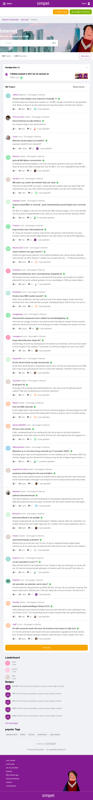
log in (84, 3)
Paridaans (16, 292)
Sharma (15, 156)
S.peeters (16, 381)
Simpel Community (10, 20)
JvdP (14, 624)
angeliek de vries (19, 469)
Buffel (14, 716)
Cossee (15, 226)
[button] (2, 12)
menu (9, 4)
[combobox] (29, 43)
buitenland (42, 735)
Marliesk (16, 491)
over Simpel (10, 760)
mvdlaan (16, 201)
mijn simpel (55, 735)
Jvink (14, 137)
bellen (23, 735)
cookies (9, 782)
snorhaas (16, 270)
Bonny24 (16, 514)
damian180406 (18, 425)
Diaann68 (16, 358)
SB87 (14, 708)
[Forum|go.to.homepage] (14, 11)
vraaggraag (17, 314)
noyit (14, 662)
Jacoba (15, 179)
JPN (13, 676)
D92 (13, 701)
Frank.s (15, 536)
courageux (17, 336)
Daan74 (15, 558)
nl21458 (15, 686)
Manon (15, 403)
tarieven (9, 771)
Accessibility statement (56, 750)
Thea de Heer (18, 117)
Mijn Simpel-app (12, 775)
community (10, 764)
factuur (32, 735)
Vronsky (15, 602)
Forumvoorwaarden (35, 750)
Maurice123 (17, 248)
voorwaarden (11, 786)
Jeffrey (15, 95)
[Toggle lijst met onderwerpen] (87, 67)
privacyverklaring (12, 779)
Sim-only (24, 20)
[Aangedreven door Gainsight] (46, 744)
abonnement (11, 735)
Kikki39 (15, 580)
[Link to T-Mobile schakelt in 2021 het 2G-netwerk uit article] (6, 74)
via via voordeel (12, 768)
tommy (14, 669)
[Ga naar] (2, 43)
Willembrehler (18, 447)
